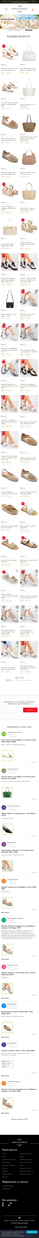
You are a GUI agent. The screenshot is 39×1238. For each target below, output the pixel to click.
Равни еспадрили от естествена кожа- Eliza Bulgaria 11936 (27, 632)
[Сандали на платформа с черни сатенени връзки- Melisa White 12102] (10, 263)
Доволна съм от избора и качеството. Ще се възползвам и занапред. (15, 1054)
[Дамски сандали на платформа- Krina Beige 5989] (7, 904)
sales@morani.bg (8, 1186)
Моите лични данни (21, 1227)
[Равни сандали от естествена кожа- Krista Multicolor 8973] (7, 989)
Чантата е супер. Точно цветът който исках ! (16, 781)
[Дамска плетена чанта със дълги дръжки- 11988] (29, 191)
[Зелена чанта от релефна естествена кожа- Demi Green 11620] (7, 793)
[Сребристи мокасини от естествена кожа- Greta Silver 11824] (10, 369)
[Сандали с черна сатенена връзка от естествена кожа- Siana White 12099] (29, 263)
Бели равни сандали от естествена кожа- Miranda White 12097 (27, 667)
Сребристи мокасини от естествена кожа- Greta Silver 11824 (10, 386)
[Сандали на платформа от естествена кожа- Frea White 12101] (29, 369)
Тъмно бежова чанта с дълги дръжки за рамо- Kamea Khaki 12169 (28, 138)
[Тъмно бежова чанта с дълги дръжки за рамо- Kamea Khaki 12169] (29, 123)
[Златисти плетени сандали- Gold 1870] (10, 545)
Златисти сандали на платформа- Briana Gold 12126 (8, 208)
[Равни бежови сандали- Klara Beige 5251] (29, 545)
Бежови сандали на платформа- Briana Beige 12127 (27, 244)
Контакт (5, 1171)
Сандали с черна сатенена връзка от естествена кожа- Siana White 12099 (28, 280)
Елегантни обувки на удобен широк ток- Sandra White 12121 (9, 104)
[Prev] (3, 22)
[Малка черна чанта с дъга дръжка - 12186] (10, 299)
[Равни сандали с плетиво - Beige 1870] (29, 511)
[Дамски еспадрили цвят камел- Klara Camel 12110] (10, 123)
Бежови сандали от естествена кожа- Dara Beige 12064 (9, 596)
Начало (4, 1153)
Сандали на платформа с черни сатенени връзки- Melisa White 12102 (8, 280)
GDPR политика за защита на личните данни (26, 1162)
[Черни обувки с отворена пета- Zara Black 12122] (7, 830)
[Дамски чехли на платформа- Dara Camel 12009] (10, 511)
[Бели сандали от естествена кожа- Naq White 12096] (29, 405)
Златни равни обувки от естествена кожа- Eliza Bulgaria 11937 (8, 632)
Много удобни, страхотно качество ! (13, 1016)
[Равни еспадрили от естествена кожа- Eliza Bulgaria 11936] (29, 615)
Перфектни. (5, 977)
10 (30, 680)
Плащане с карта (25, 1168)
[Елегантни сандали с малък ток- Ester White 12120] (10, 53)
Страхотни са (5, 891)
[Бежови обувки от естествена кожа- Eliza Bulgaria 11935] (29, 579)
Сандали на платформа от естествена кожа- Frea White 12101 (28, 386)
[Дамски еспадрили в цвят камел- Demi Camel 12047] (29, 441)
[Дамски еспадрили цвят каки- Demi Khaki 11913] (10, 157)
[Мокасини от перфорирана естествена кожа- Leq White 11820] (10, 333)
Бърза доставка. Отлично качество (12, 855)
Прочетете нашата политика (19, 1223)
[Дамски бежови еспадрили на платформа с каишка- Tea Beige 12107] (7, 951)
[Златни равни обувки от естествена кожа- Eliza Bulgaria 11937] (10, 615)
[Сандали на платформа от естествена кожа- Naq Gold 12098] (10, 405)
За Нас (4, 1156)
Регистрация (6, 1162)
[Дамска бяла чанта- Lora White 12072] (29, 87)
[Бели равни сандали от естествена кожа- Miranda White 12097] (29, 651)
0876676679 (6, 1188)
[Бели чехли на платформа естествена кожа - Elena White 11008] (7, 757)
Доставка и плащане (9, 1159)
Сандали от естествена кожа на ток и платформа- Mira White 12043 (9, 457)
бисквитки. (27, 1236)
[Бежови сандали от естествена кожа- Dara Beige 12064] (10, 579)
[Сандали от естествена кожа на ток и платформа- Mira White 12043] (10, 441)
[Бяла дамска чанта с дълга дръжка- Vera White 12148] (29, 53)
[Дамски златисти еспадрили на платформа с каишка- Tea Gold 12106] (7, 1104)
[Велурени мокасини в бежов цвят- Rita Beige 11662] (7, 1028)
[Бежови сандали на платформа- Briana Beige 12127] (29, 227)
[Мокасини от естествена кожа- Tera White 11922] (10, 651)
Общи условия (7, 1174)
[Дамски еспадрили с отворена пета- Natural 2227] (10, 477)
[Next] (36, 22)
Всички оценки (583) (19, 1119)
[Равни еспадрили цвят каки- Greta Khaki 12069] (29, 477)
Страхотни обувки (7, 818)
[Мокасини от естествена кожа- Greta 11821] (29, 299)
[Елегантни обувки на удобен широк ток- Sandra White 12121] (10, 87)
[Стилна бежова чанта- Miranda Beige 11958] (10, 227)
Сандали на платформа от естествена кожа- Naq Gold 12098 (9, 422)
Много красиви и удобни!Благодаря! (13, 744)
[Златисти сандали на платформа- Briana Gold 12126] (10, 191)
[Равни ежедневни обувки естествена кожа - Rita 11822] (29, 333)
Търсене (5, 1177)
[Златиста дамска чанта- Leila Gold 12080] (7, 1067)
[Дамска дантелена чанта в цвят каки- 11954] (29, 157)
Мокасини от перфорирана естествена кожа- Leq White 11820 (9, 350)
